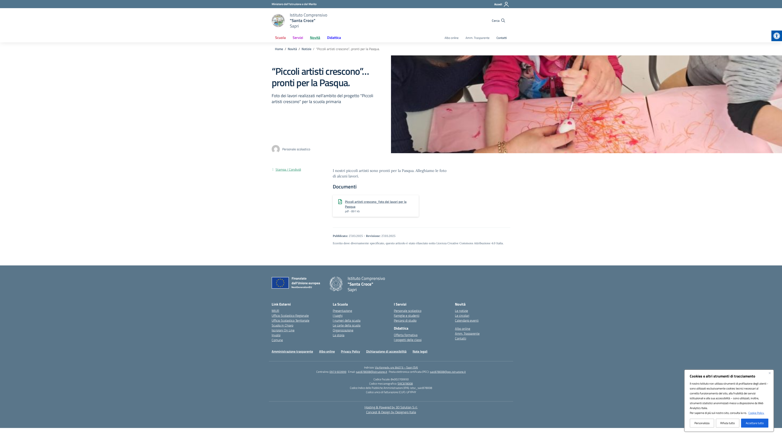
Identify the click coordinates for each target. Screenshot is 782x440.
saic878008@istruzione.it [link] (371, 372)
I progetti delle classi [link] (408, 339)
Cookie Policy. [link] (756, 413)
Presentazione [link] (342, 310)
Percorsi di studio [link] (405, 320)
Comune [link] (277, 340)
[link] (776, 36)
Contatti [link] (501, 37)
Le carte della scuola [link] (346, 325)
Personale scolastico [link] (407, 310)
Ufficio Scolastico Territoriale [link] (290, 320)
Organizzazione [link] (343, 330)
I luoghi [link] (338, 315)
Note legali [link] (420, 351)
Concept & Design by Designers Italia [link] (391, 412)
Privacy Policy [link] (350, 351)
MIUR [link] (275, 310)
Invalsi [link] (276, 335)
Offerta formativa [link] (405, 334)
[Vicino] (769, 373)
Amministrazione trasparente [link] (292, 351)
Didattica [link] (334, 37)
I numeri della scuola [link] (346, 320)
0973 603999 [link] (337, 372)
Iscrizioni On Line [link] (283, 330)
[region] (729, 401)
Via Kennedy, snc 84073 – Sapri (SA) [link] (396, 367)
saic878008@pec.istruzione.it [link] (448, 372)
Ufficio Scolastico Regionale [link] (290, 315)
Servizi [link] (298, 37)
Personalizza (702, 423)
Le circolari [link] (462, 315)
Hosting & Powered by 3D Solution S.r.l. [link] (391, 407)
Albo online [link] (452, 37)
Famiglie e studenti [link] (406, 315)
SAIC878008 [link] (405, 383)
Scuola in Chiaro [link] (282, 325)
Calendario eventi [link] (467, 320)
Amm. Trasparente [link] (478, 37)
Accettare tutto (755, 423)
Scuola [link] (280, 37)
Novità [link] (315, 37)
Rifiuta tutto (727, 423)
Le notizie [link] (461, 310)
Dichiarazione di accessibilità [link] (386, 351)
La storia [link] (338, 335)
